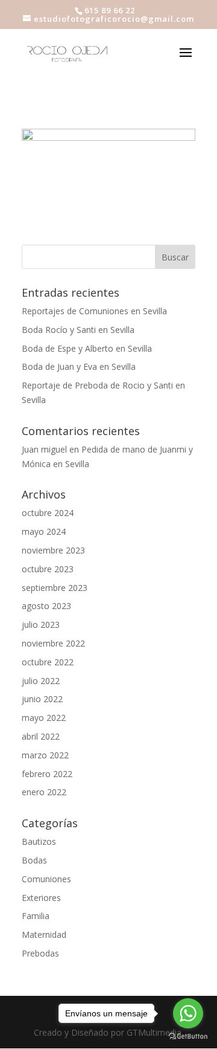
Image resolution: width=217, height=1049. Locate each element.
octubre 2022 (48, 662)
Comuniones (46, 879)
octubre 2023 (48, 569)
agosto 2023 (46, 606)
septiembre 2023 (54, 587)
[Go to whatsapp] (188, 1013)
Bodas (34, 860)
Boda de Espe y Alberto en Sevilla (87, 348)
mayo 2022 (44, 717)
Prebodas (40, 953)
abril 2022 (41, 736)
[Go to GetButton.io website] (188, 1037)
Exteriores (41, 897)
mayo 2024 (44, 531)
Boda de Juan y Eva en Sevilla (79, 366)
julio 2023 (41, 624)
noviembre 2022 (53, 643)
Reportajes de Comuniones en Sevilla (94, 311)
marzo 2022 (45, 755)
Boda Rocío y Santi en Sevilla (78, 329)
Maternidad (44, 934)
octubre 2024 (48, 512)
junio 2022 (42, 699)
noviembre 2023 (53, 550)
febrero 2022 (47, 773)
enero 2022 (44, 792)
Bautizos (39, 841)
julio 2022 (41, 680)
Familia (35, 916)
